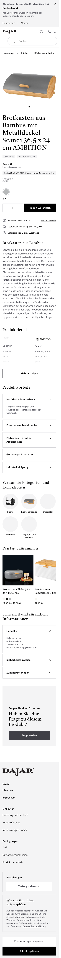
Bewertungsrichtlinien (15, 855)
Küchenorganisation (44, 53)
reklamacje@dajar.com (25, 647)
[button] (29, 399)
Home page (8, 53)
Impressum (9, 797)
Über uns (8, 790)
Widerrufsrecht (11, 822)
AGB (5, 847)
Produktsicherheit (13, 862)
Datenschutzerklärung (34, 926)
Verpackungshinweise (15, 830)
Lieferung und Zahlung (15, 815)
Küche (24, 53)
